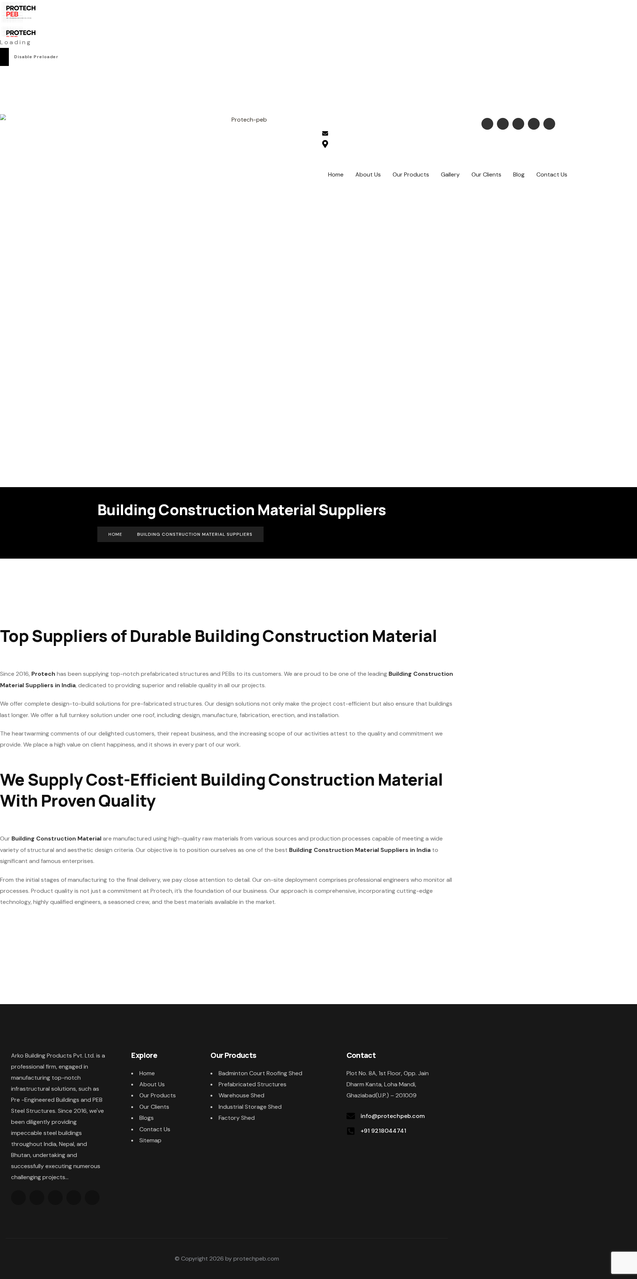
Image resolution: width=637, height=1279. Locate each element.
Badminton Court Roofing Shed (260, 1073)
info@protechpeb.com (370, 134)
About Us (152, 1084)
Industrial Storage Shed (250, 1107)
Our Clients (154, 1107)
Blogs (146, 1118)
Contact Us (154, 1129)
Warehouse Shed (241, 1095)
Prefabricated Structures (252, 1084)
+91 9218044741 (383, 1131)
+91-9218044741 (362, 123)
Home (147, 1073)
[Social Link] (487, 124)
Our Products (157, 1095)
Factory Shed (237, 1118)
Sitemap (150, 1140)
